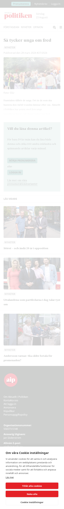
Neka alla (32, 494)
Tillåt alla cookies (32, 485)
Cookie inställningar (32, 502)
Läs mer (10, 477)
